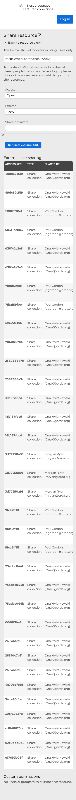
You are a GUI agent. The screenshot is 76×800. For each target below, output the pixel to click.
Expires (10, 106)
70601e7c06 (14, 342)
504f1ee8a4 (14, 230)
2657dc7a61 (13, 641)
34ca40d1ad (14, 699)
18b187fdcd (13, 398)
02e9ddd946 (14, 743)
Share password (17, 122)
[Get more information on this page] (39, 34)
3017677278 (14, 714)
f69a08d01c (14, 323)
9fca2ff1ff (12, 510)
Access (10, 89)
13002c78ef (13, 211)
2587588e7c (14, 360)
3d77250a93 (14, 454)
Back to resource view (24, 42)
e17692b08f (14, 757)
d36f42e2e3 (14, 248)
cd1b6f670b (14, 728)
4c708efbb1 (14, 684)
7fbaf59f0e (13, 286)
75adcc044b (14, 566)
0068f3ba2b (14, 622)
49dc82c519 (14, 174)
